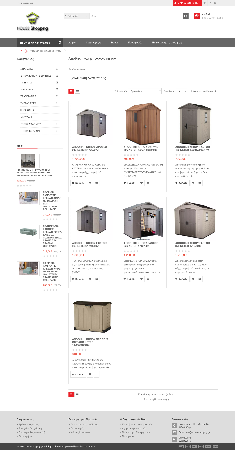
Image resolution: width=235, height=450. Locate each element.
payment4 (201, 446)
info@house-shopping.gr (198, 432)
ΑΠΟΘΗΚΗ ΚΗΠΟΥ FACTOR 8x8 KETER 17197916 (192, 244)
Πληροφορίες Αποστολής (32, 432)
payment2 (188, 446)
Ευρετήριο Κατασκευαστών (137, 424)
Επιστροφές (77, 428)
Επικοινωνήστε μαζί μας (167, 42)
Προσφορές (135, 42)
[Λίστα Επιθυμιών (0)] (204, 3)
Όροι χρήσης (26, 436)
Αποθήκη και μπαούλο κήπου (45, 50)
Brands (114, 42)
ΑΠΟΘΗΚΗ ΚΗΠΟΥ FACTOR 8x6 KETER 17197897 (141, 244)
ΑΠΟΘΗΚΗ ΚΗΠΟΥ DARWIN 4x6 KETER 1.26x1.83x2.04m (141, 148)
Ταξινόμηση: (121, 90)
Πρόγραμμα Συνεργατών (136, 432)
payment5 (208, 446)
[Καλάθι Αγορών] (215, 3)
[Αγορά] (210, 3)
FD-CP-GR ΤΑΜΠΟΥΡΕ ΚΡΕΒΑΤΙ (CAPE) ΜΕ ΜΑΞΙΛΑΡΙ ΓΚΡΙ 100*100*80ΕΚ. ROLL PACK (52, 201)
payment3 (194, 446)
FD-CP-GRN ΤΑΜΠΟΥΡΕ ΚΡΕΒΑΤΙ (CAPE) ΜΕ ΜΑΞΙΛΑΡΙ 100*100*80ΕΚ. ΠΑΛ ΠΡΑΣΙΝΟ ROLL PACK (52, 271)
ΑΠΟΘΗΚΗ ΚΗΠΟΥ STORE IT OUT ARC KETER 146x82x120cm (90, 342)
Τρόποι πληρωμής (29, 424)
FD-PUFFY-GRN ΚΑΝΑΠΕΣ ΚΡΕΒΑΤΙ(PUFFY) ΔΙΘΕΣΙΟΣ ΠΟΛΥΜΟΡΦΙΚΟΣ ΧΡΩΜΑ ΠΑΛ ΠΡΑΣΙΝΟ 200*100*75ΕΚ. (52, 236)
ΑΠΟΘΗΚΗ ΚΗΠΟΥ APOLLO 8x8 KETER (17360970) (89, 148)
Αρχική (72, 42)
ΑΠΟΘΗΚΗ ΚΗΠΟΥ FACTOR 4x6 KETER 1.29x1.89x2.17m (192, 148)
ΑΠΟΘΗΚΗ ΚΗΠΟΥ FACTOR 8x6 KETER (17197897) (89, 244)
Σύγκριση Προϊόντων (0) (203, 91)
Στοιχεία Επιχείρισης (31, 428)
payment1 (182, 446)
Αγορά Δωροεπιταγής (134, 428)
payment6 (215, 446)
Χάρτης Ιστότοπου (80, 432)
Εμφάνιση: (169, 90)
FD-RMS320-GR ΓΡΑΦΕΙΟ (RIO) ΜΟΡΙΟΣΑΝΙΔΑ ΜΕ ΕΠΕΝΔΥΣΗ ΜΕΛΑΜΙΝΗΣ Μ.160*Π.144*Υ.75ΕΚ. (35, 172)
